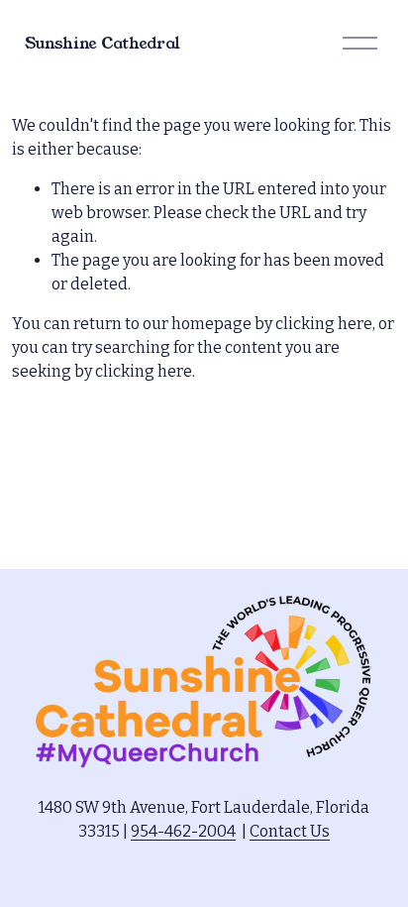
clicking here (323, 323)
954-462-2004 (183, 831)
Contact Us (290, 831)
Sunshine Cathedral (102, 43)
